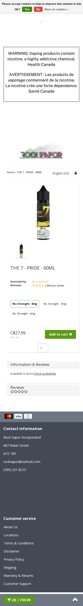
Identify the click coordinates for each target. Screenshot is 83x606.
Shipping (10, 567)
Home (11, 172)
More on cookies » (56, 9)
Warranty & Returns (18, 575)
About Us (11, 527)
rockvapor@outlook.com (21, 461)
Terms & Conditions (19, 543)
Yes (27, 9)
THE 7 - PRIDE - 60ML (29, 172)
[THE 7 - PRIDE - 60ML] (21, 251)
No (38, 9)
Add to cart (59, 334)
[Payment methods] (19, 417)
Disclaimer (11, 551)
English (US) (61, 173)
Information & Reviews (30, 364)
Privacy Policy (14, 559)
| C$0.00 (21, 600)
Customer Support (17, 583)
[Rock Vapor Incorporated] (41, 150)
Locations (11, 535)
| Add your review (54, 285)
